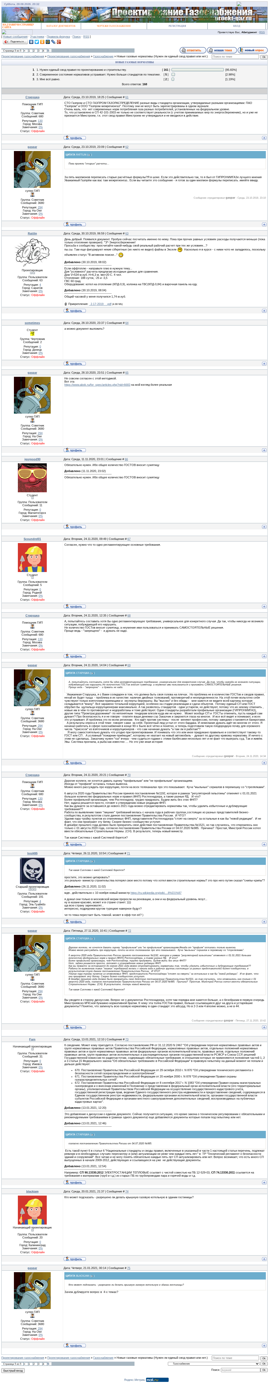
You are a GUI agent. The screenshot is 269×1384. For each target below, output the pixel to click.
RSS (262, 32)
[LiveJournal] (53, 41)
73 (126, 1039)
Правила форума (58, 36)
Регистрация (177, 26)
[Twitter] (37, 41)
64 (126, 322)
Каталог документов (60, 26)
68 (129, 615)
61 (126, 97)
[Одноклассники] (42, 41)
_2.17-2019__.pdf (100, 303)
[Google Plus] (59, 41)
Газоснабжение (103, 56)
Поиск (77, 36)
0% (41, 127)
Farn (32, 1039)
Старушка (32, 97)
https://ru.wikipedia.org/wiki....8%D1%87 (156, 892)
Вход (236, 26)
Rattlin (32, 233)
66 (126, 459)
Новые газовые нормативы (135, 56)
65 (126, 372)
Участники (37, 36)
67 (129, 538)
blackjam (32, 1191)
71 (128, 853)
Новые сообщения (15, 36)
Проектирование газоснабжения (22, 56)
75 (128, 1268)
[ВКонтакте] (31, 41)
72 (129, 930)
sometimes (32, 322)
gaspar (32, 146)
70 (129, 774)
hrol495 (32, 853)
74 (126, 1191)
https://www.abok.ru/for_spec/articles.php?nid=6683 (97, 384)
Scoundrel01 (32, 538)
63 (126, 233)
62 (126, 146)
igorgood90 (32, 459)
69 (129, 665)
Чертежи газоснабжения (114, 26)
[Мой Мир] (48, 41)
